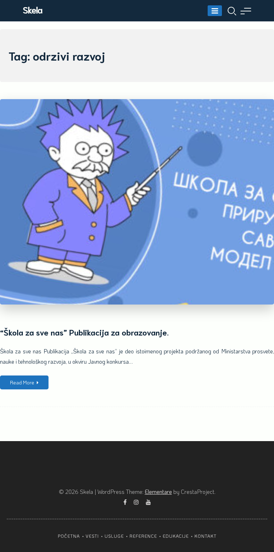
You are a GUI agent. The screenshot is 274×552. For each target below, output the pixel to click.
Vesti (92, 536)
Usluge (114, 536)
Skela (32, 9)
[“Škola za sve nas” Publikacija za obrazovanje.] (137, 202)
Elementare (158, 491)
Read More (22, 382)
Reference (143, 536)
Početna (69, 536)
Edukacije (176, 536)
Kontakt (205, 536)
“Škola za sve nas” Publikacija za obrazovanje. (84, 332)
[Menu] (215, 10)
